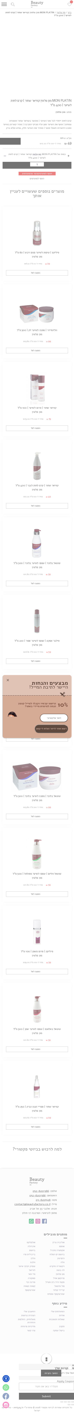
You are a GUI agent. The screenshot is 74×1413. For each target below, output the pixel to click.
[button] (6, 1378)
